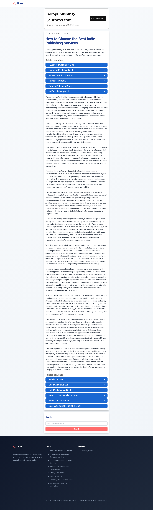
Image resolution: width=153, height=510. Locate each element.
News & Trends (56, 476)
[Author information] (59, 33)
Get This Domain (97, 19)
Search (76, 429)
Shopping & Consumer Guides (61, 480)
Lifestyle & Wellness (57, 473)
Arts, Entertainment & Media (61, 451)
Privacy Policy (87, 451)
